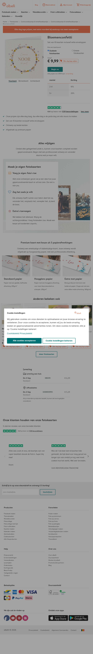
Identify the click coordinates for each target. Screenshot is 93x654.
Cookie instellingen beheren (59, 340)
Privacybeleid (26, 333)
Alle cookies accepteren (24, 340)
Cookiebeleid (13, 333)
